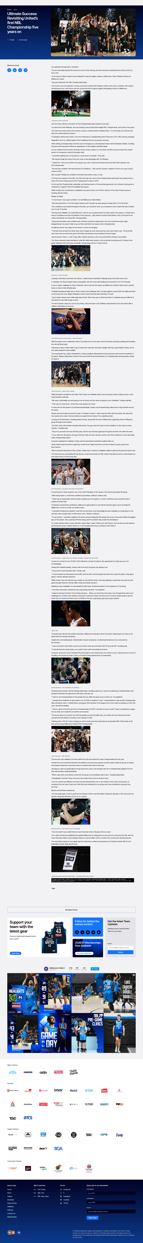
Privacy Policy (78, 1237)
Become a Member (84, 953)
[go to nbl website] (11, 1232)
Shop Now (15, 953)
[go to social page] (77, 932)
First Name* (90, 1189)
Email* (110, 943)
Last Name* (90, 1198)
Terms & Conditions (128, 1235)
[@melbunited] (46, 969)
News (15, 9)
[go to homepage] (19, 1233)
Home (9, 9)
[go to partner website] (12, 1072)
